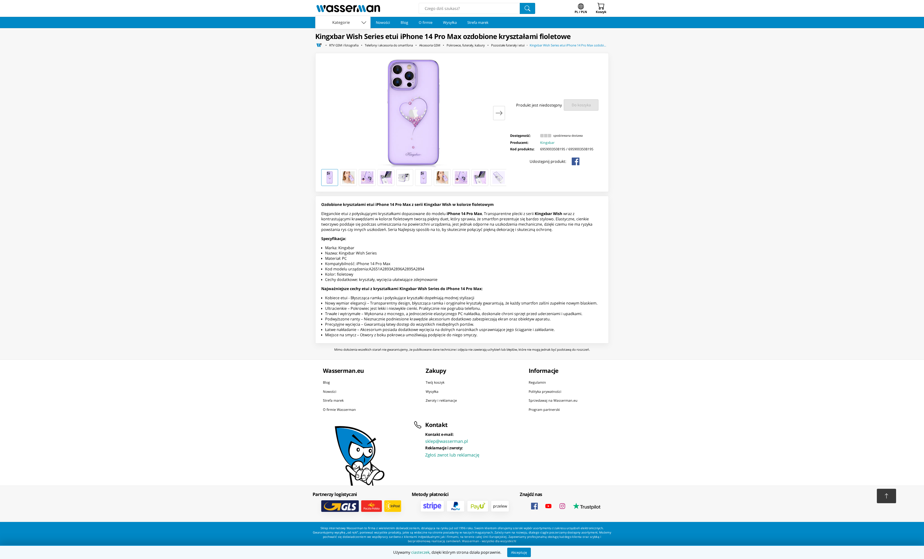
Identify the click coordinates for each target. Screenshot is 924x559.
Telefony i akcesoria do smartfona (389, 45)
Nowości (383, 22)
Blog (404, 22)
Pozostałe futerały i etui (508, 45)
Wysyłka (450, 22)
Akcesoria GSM (429, 45)
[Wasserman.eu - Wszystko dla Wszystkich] (348, 8)
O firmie (425, 22)
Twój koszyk (435, 382)
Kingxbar (547, 142)
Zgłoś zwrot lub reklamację (452, 455)
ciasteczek (420, 552)
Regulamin (537, 382)
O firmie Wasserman (339, 409)
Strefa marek (477, 22)
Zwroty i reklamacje (441, 400)
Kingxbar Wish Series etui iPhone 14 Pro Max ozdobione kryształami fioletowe (569, 45)
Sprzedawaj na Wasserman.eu (553, 400)
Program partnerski (544, 409)
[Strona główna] (319, 45)
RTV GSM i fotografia (344, 45)
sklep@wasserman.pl (446, 441)
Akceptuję (519, 552)
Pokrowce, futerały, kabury (466, 45)
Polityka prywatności (545, 391)
